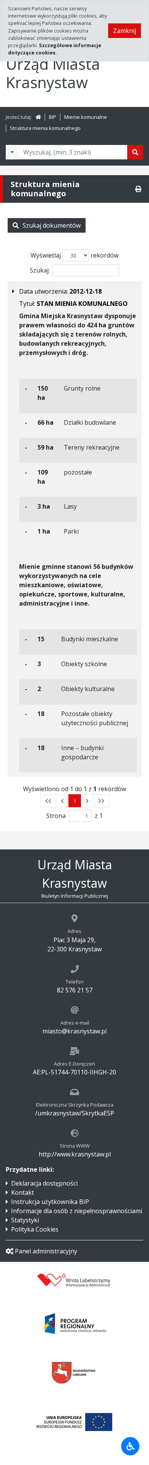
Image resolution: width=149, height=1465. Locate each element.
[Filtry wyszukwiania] (12, 152)
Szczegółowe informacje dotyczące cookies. (54, 49)
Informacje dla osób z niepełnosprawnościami (76, 1211)
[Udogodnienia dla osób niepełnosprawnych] (130, 1446)
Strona (56, 815)
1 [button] (74, 800)
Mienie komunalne (85, 116)
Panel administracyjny (46, 1251)
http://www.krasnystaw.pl (75, 1154)
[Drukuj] (138, 189)
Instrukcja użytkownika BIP (50, 1201)
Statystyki (25, 1220)
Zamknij (124, 30)
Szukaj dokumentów (52, 225)
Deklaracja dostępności (44, 1183)
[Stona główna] (38, 116)
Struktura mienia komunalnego (45, 128)
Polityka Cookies (34, 1229)
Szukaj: (40, 270)
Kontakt (22, 1192)
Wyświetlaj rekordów (74, 255)
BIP (52, 116)
